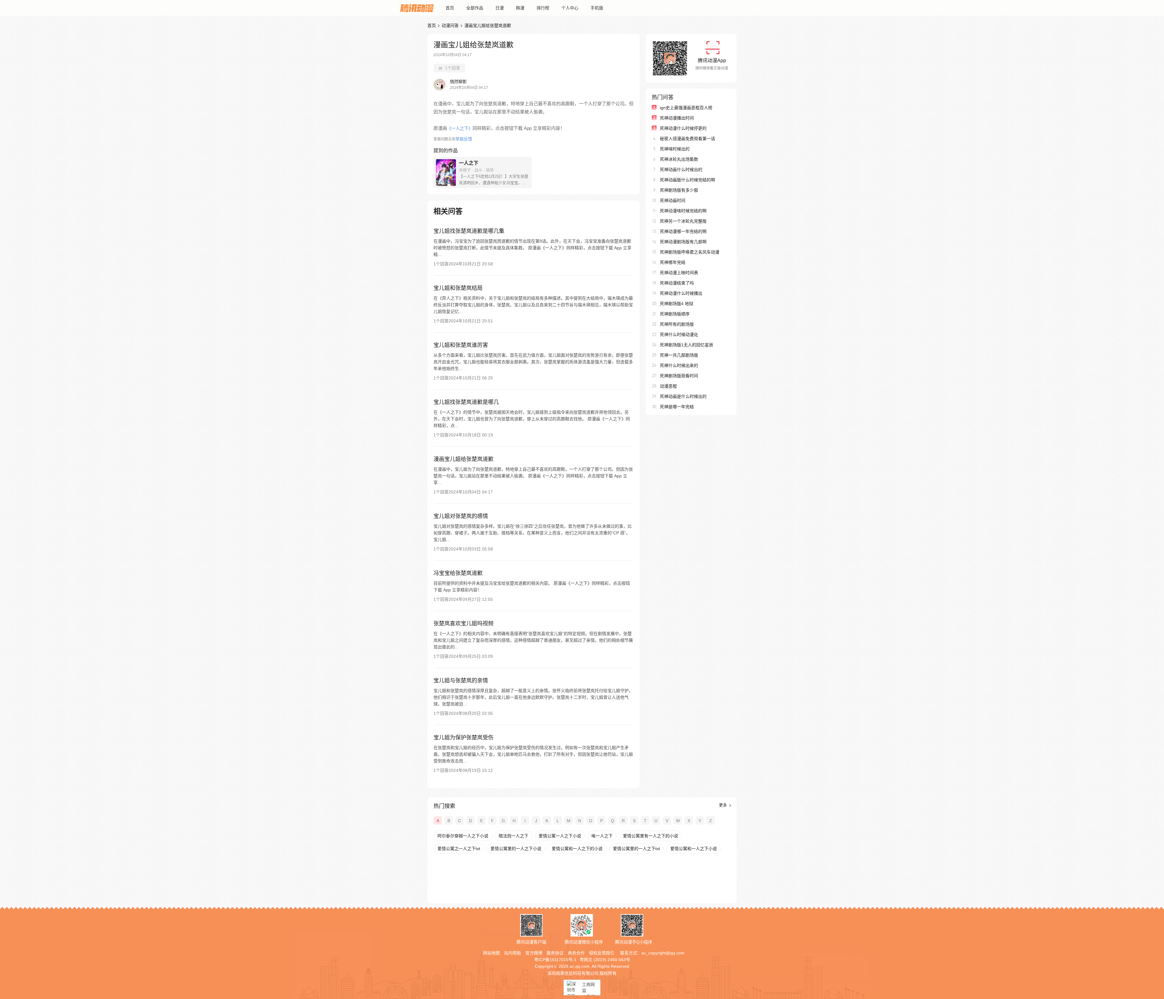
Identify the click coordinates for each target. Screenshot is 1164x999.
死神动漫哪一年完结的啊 (683, 231)
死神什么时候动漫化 (679, 334)
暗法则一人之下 (513, 835)
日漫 (499, 7)
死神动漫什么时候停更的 (683, 128)
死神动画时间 (672, 200)
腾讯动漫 (416, 8)
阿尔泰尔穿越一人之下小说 (462, 835)
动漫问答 (450, 25)
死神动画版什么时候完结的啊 (687, 179)
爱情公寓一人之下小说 (560, 835)
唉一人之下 (602, 835)
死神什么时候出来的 (679, 365)
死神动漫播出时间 (677, 118)
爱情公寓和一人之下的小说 (577, 848)
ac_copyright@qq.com (662, 952)
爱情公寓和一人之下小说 (693, 848)
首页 (450, 7)
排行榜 (543, 7)
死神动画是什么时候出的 (683, 396)
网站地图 (491, 952)
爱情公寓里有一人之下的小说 (650, 835)
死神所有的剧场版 (677, 324)
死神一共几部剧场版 (679, 355)
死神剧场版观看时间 (679, 375)
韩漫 (520, 7)
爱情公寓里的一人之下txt (636, 848)
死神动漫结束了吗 (677, 283)
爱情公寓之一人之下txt (458, 848)
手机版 (596, 7)
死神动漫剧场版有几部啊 (683, 241)
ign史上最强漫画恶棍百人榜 (686, 107)
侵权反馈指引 (601, 952)
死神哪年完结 (672, 262)
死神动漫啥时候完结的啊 (683, 210)
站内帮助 (512, 952)
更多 (723, 805)
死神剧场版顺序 (675, 313)
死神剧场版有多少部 (679, 190)
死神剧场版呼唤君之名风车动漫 (689, 252)
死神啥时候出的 (675, 148)
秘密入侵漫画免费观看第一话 (687, 138)
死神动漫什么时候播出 (681, 293)
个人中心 (569, 7)
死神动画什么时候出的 (681, 169)
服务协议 (555, 952)
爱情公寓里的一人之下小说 (515, 848)
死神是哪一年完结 (677, 406)
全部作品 (474, 7)
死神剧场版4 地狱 (676, 303)
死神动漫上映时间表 (679, 272)
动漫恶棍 (668, 386)
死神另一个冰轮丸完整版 (683, 221)
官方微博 (533, 952)
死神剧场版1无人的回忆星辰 (686, 344)
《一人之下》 (460, 128)
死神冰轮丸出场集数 (679, 159)
